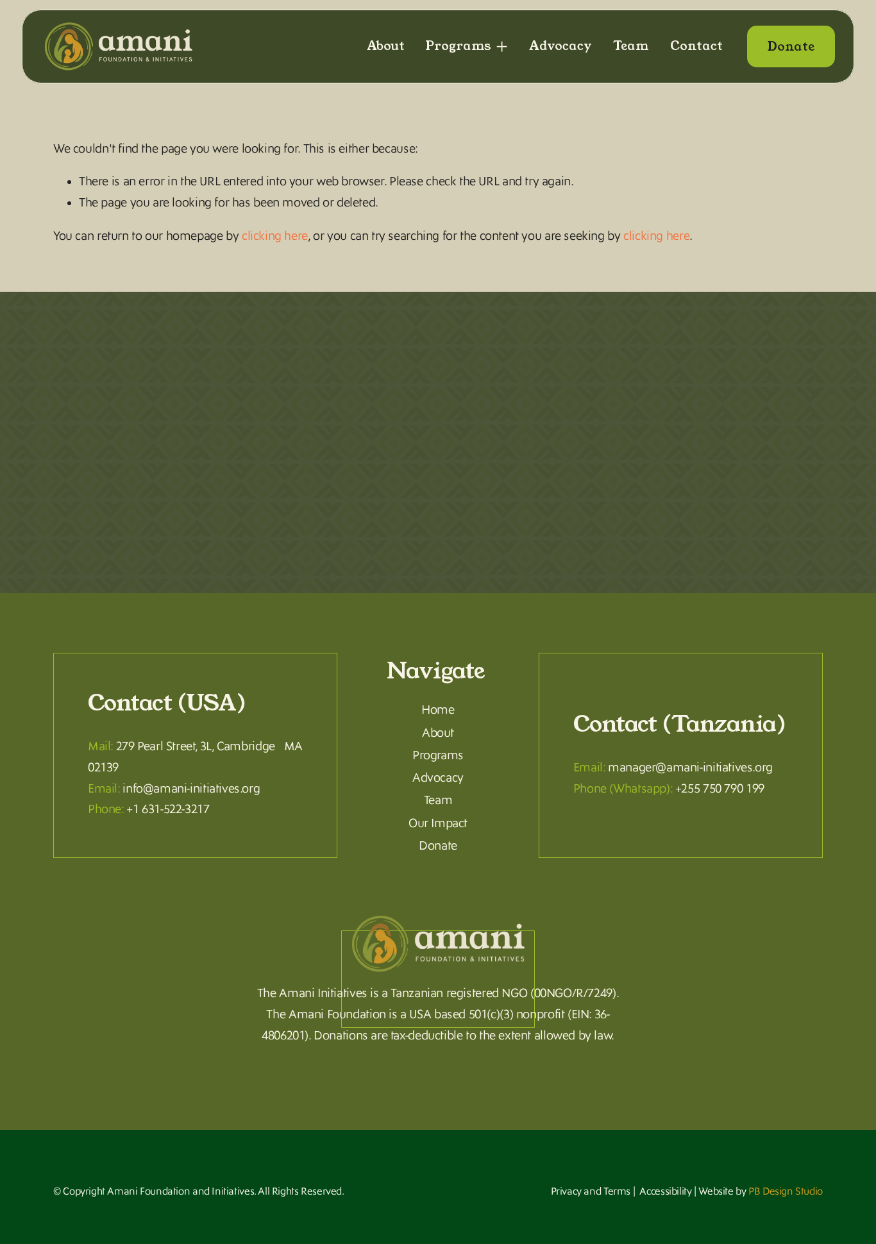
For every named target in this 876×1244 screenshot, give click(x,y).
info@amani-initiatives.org (191, 789)
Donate (791, 46)
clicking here (275, 236)
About (386, 46)
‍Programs (438, 756)
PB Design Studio (785, 1191)
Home (437, 710)
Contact (696, 46)
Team (631, 46)
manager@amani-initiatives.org (690, 768)
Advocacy (560, 46)
